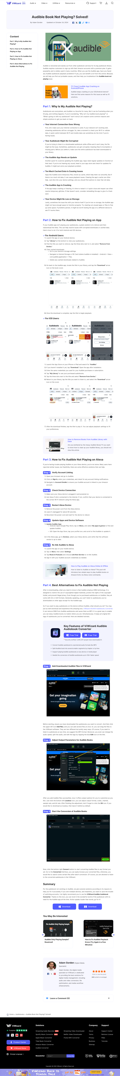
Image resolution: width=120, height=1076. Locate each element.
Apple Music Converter (44, 1038)
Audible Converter (42, 1048)
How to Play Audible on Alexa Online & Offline (89, 566)
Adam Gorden (37, 22)
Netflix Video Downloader (73, 1034)
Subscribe (70, 1056)
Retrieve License (107, 1034)
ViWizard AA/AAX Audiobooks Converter (97, 609)
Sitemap (92, 1044)
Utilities (55, 3)
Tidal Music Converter (43, 1041)
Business (92, 1041)
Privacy (91, 1038)
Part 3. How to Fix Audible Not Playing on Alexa (21, 57)
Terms (91, 1034)
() (88, 22)
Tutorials (104, 1041)
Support (93, 3)
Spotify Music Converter (46, 1034)
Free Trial (73, 635)
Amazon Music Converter (45, 1044)
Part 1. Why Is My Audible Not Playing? (20, 42)
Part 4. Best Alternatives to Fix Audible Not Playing (21, 65)
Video (43, 3)
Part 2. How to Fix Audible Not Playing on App (21, 50)
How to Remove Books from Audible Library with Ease (87, 440)
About (91, 1031)
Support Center (106, 1031)
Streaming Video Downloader (74, 1031)
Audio (32, 3)
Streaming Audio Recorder (47, 1031)
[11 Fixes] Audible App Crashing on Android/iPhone (85, 87)
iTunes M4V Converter (72, 1038)
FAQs (103, 1038)
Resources (69, 3)
